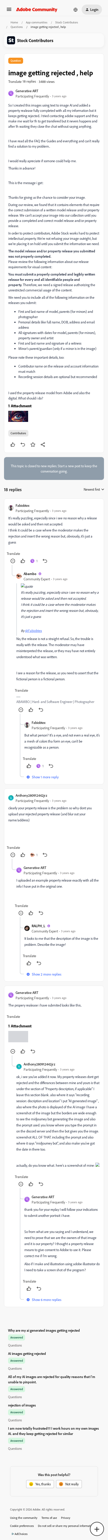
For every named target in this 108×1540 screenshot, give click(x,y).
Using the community (23, 1518)
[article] (54, 534)
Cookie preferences (22, 1526)
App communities (36, 22)
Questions (17, 27)
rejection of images (22, 1405)
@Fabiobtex (33, 630)
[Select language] (76, 10)
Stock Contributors (66, 22)
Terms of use (49, 1518)
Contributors (18, 433)
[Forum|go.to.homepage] (37, 10)
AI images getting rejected (27, 1353)
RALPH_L (38, 926)
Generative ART (27, 91)
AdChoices (21, 1534)
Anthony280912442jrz (31, 795)
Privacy (65, 1518)
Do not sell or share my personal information (66, 1526)
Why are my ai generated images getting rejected (44, 1330)
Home (14, 22)
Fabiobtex (22, 505)
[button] (9, 11)
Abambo (30, 574)
